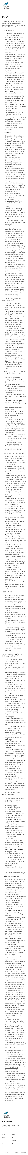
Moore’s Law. (15, 703)
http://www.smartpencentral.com (15, 556)
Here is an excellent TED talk (15, 1067)
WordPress (23, 1152)
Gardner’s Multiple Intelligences (12, 358)
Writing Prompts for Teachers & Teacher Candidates (13, 26)
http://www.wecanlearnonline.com (15, 637)
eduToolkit (7, 1121)
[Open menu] (25, 6)
